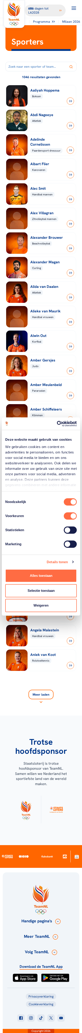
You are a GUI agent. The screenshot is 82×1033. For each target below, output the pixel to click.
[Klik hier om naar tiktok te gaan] (41, 1018)
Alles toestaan (41, 575)
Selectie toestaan (41, 590)
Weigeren (41, 605)
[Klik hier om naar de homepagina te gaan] (14, 14)
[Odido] (24, 856)
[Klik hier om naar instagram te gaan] (31, 1018)
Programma (41, 21)
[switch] (70, 516)
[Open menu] (73, 8)
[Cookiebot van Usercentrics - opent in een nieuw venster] (58, 424)
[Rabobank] (47, 856)
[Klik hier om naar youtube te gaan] (61, 1018)
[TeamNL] (26, 809)
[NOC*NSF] (76, 856)
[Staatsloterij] (7, 856)
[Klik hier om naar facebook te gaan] (21, 1018)
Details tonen (57, 562)
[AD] (65, 856)
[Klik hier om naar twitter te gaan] (51, 1018)
